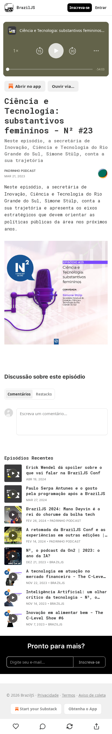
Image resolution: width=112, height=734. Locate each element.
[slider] (50, 69)
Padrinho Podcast (20, 171)
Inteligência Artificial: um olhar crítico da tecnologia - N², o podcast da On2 (66, 594)
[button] (16, 50)
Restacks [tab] (44, 394)
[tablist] (29, 394)
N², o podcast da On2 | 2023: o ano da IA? (63, 552)
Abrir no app (28, 86)
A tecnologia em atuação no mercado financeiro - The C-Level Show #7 (65, 573)
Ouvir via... (63, 86)
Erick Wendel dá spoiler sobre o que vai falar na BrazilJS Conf (64, 470)
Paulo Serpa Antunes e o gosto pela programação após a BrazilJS (65, 490)
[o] (13, 473)
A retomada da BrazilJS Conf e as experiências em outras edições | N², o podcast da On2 (65, 532)
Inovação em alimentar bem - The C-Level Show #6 (64, 615)
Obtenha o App (83, 708)
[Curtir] (15, 726)
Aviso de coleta (92, 695)
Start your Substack (38, 708)
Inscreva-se (80, 7)
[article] (56, 473)
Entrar (101, 7)
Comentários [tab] (19, 394)
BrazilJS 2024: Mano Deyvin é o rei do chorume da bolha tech (63, 511)
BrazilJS (56, 562)
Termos (68, 695)
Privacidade (48, 695)
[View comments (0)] (42, 726)
